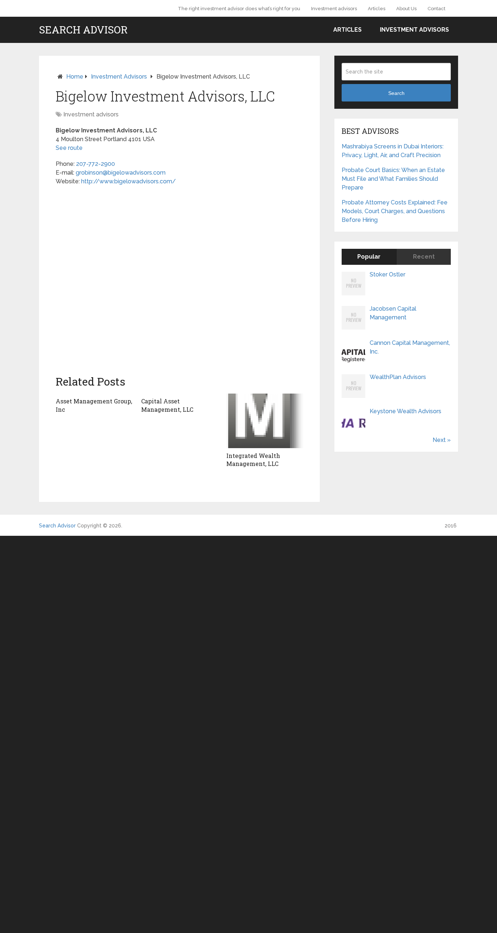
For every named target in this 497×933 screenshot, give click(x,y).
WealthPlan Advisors (398, 377)
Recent (424, 256)
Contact (436, 8)
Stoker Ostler (387, 274)
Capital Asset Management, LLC (167, 405)
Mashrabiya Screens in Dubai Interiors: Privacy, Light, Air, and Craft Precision (393, 151)
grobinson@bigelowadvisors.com (121, 172)
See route (69, 147)
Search (396, 93)
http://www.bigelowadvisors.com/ (128, 181)
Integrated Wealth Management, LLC (253, 459)
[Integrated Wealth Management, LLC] (264, 421)
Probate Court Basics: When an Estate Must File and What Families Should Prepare (393, 179)
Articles (376, 8)
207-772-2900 (95, 163)
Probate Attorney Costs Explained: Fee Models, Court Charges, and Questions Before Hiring (395, 211)
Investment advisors (334, 8)
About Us (406, 8)
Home (74, 76)
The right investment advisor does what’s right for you (239, 8)
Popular (369, 256)
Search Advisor (83, 30)
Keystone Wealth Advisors (405, 411)
